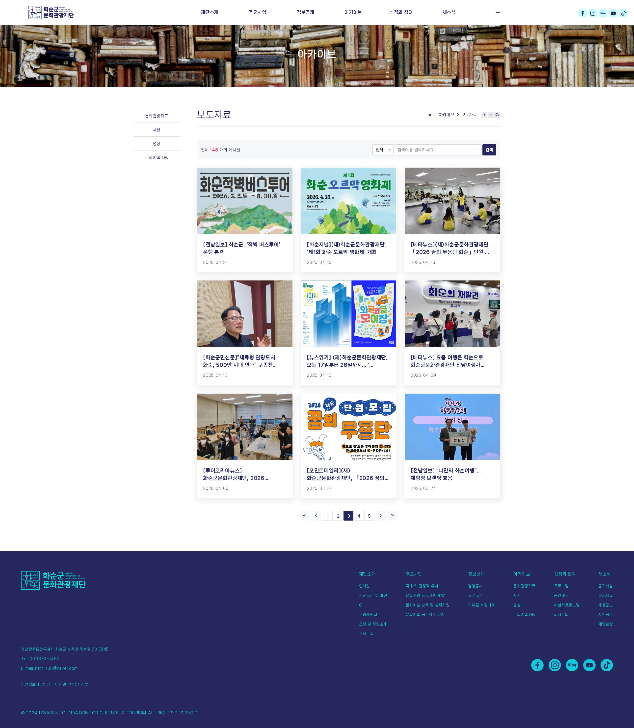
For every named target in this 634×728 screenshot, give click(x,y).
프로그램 (561, 586)
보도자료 (469, 114)
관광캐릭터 (368, 614)
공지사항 (605, 586)
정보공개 (305, 12)
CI (361, 605)
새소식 (449, 12)
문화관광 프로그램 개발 (425, 595)
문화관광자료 (156, 116)
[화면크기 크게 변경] (484, 115)
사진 (157, 129)
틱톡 (623, 13)
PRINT (497, 115)
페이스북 (582, 13)
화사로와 (561, 614)
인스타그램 (592, 13)
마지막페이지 (392, 516)
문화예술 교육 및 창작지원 (427, 605)
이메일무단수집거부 (71, 684)
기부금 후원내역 (481, 605)
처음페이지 (305, 516)
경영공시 (475, 586)
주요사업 (257, 12)
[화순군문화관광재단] (51, 12)
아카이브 (353, 12)
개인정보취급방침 (35, 684)
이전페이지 (316, 516)
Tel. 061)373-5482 (40, 658)
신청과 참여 (401, 12)
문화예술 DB (156, 157)
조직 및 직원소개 (373, 624)
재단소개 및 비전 (373, 595)
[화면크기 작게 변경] (491, 115)
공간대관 (561, 595)
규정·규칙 (476, 595)
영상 (157, 143)
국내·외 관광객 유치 (422, 586)
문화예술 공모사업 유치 (425, 614)
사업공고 (605, 614)
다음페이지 (381, 516)
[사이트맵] (497, 12)
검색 (489, 150)
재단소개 (209, 12)
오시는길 (366, 633)
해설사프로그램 (567, 605)
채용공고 (605, 605)
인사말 (364, 586)
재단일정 (605, 624)
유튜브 (613, 13)
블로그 (603, 13)
